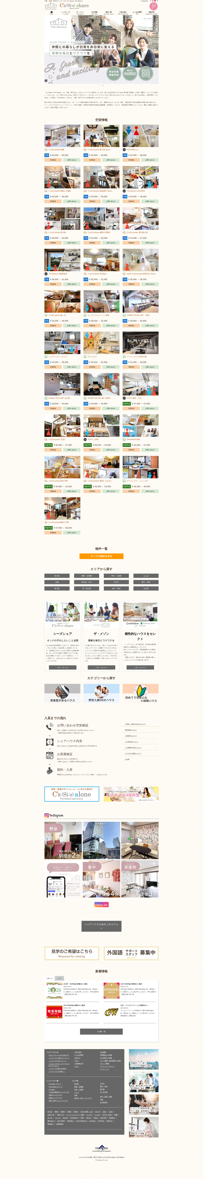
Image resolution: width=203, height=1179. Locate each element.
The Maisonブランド (55, 1087)
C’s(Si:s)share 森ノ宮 (57, 315)
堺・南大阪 (86, 588)
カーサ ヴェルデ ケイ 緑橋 (98, 315)
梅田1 (56, 1112)
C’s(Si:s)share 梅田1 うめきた (100, 481)
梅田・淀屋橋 (87, 576)
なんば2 (97, 1115)
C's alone (52, 1089)
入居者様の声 (78, 1063)
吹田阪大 (112, 1118)
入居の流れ (78, 1052)
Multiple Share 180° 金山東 (59, 398)
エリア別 (75, 1081)
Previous (48, 49)
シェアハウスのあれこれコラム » (101, 926)
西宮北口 (110, 1121)
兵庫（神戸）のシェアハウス (58, 1101)
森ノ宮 (97, 1112)
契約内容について (131, 730)
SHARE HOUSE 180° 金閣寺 (99, 398)
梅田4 (69, 1112)
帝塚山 (95, 1118)
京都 (101, 1099)
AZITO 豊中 (61, 1121)
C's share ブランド (55, 1084)
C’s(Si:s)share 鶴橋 (56, 150)
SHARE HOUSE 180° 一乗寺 (138, 315)
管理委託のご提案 (106, 1055)
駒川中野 (103, 1118)
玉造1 (104, 1112)
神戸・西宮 (116, 588)
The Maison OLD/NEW (136, 191)
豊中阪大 (70, 1121)
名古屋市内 (104, 1102)
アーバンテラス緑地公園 (137, 357)
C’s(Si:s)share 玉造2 (57, 439)
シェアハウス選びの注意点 (57, 1069)
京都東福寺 (60, 1124)
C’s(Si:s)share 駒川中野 (58, 481)
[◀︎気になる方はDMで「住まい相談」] (63, 840)
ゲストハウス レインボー (137, 481)
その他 (127, 759)
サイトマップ (104, 1069)
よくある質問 (78, 1055)
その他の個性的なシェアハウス (59, 1092)
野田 (82, 1118)
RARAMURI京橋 (133, 439)
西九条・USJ (87, 582)
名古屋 (146, 588)
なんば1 (89, 1115)
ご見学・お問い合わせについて (135, 724)
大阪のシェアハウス (55, 1095)
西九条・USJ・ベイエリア (83, 1098)
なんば (146, 576)
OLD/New (92, 1121)
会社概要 (103, 1052)
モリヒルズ (92, 357)
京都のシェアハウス (55, 1098)
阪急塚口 (50, 1124)
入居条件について (131, 736)
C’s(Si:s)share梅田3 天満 (59, 522)
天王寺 (116, 582)
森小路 (65, 1118)
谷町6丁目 (51, 1115)
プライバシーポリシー (107, 1066)
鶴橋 (115, 1115)
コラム (76, 1066)
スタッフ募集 (104, 1063)
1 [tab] (100, 85)
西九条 (88, 1118)
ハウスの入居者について (133, 753)
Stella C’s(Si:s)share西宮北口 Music (141, 274)
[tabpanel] (101, 49)
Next (155, 49)
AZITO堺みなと (133, 150)
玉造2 (111, 1112)
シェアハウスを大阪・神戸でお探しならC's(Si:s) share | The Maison (101, 1157)
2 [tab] (103, 85)
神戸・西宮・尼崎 (106, 1097)
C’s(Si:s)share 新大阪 (57, 232)
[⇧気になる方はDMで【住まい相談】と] (101, 840)
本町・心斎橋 (116, 576)
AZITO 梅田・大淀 (134, 398)
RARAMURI (74, 1118)
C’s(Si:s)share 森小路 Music (99, 150)
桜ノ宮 (50, 1118)
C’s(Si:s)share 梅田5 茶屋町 (99, 232)
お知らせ (77, 1058)
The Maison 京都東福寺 (58, 274)
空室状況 (53, 160)
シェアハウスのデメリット (57, 1061)
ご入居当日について (131, 742)
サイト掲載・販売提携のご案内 (110, 1061)
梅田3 (63, 1112)
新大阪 (57, 576)
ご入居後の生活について (133, 747)
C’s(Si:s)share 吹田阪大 (97, 274)
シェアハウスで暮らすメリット (59, 1058)
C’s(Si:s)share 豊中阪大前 (137, 232)
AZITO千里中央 (81, 1121)
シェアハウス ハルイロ (58, 357)
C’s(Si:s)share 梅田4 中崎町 (60, 191)
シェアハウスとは (52, 1052)
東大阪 (57, 588)
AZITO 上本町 (93, 439)
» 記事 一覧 (101, 1031)
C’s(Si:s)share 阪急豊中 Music (100, 191)
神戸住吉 (101, 1121)
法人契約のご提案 (106, 1058)
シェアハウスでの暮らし (57, 1071)
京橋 (57, 582)
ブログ (76, 1061)
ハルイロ (58, 1118)
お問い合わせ (71, 160)
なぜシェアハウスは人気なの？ (59, 1055)
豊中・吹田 (146, 582)
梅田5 (76, 1112)
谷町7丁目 (60, 1115)
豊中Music (51, 1121)
